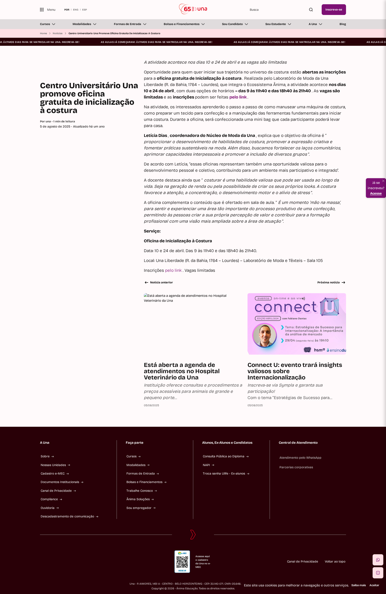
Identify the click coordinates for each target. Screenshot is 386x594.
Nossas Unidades (53, 465)
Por (57, 121)
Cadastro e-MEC (53, 473)
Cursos (45, 24)
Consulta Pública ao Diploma (223, 456)
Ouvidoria (48, 508)
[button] (378, 559)
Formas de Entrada (127, 24)
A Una (313, 24)
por (66, 9)
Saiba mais (358, 585)
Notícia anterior (161, 282)
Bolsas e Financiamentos (181, 24)
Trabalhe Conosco (139, 491)
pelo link (174, 270)
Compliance (49, 499)
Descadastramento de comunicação (67, 516)
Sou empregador (138, 508)
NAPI (206, 465)
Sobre (45, 456)
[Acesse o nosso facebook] (42, 561)
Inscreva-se (333, 9)
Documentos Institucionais (60, 482)
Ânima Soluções (138, 499)
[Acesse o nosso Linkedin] (63, 561)
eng (75, 9)
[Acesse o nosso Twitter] (74, 561)
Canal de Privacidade (56, 491)
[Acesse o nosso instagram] (52, 561)
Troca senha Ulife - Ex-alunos (224, 473)
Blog (343, 24)
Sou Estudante (275, 24)
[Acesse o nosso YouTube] (84, 561)
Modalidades (82, 24)
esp (84, 9)
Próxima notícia (328, 282)
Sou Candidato (232, 24)
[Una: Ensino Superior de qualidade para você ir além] (193, 10)
